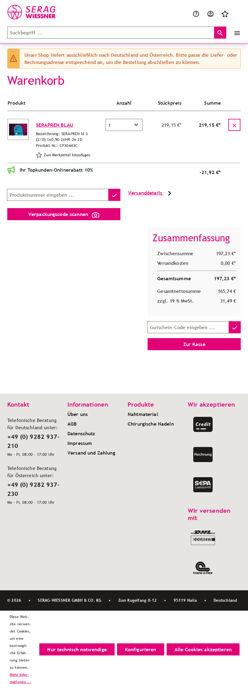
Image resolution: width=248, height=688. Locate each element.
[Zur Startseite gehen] (37, 12)
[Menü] (236, 33)
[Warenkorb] (235, 13)
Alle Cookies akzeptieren (203, 649)
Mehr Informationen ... (20, 678)
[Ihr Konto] (210, 13)
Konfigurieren (140, 649)
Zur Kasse (194, 344)
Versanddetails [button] (146, 192)
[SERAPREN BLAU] (18, 129)
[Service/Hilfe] (196, 13)
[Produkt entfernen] (234, 125)
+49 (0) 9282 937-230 (33, 489)
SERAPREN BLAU (54, 125)
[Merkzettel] (225, 13)
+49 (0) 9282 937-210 (33, 441)
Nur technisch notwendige (76, 649)
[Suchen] (220, 33)
